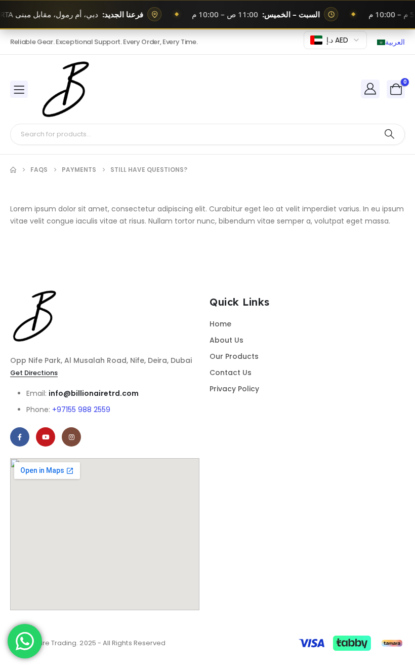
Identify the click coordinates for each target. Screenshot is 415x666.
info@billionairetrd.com (94, 393)
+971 (81, 409)
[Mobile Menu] (19, 89)
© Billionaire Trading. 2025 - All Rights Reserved (87, 643)
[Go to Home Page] (13, 170)
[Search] (389, 134)
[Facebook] (19, 437)
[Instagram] (71, 437)
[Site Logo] (67, 89)
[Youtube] (45, 437)
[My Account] (370, 89)
